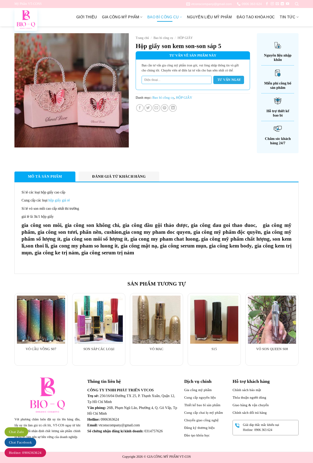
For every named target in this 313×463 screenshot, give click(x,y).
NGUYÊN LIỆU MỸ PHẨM (209, 17)
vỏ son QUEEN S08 (272, 349)
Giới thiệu (86, 17)
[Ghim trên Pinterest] (164, 108)
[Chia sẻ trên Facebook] (140, 108)
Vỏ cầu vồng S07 (41, 349)
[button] (297, 4)
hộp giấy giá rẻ (59, 200)
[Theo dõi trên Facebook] (267, 4)
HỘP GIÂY (185, 38)
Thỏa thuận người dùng (249, 397)
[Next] (298, 331)
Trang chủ (142, 38)
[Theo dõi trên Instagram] (272, 4)
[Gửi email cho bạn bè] (156, 108)
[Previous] (14, 331)
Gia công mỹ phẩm (120, 17)
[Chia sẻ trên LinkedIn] (173, 108)
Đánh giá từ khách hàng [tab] (119, 176)
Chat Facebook (20, 442)
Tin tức (287, 17)
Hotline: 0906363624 (25, 453)
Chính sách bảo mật (247, 390)
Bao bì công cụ (163, 17)
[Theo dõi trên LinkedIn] (282, 4)
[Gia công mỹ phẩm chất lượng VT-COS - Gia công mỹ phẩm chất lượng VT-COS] (37, 19)
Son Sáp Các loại (98, 349)
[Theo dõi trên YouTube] (287, 4)
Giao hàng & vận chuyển (251, 405)
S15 (214, 349)
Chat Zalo (16, 432)
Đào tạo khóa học (256, 17)
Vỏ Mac (156, 349)
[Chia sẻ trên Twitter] (148, 108)
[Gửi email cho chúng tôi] (277, 4)
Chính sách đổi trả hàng (250, 412)
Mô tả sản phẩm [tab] (45, 176)
